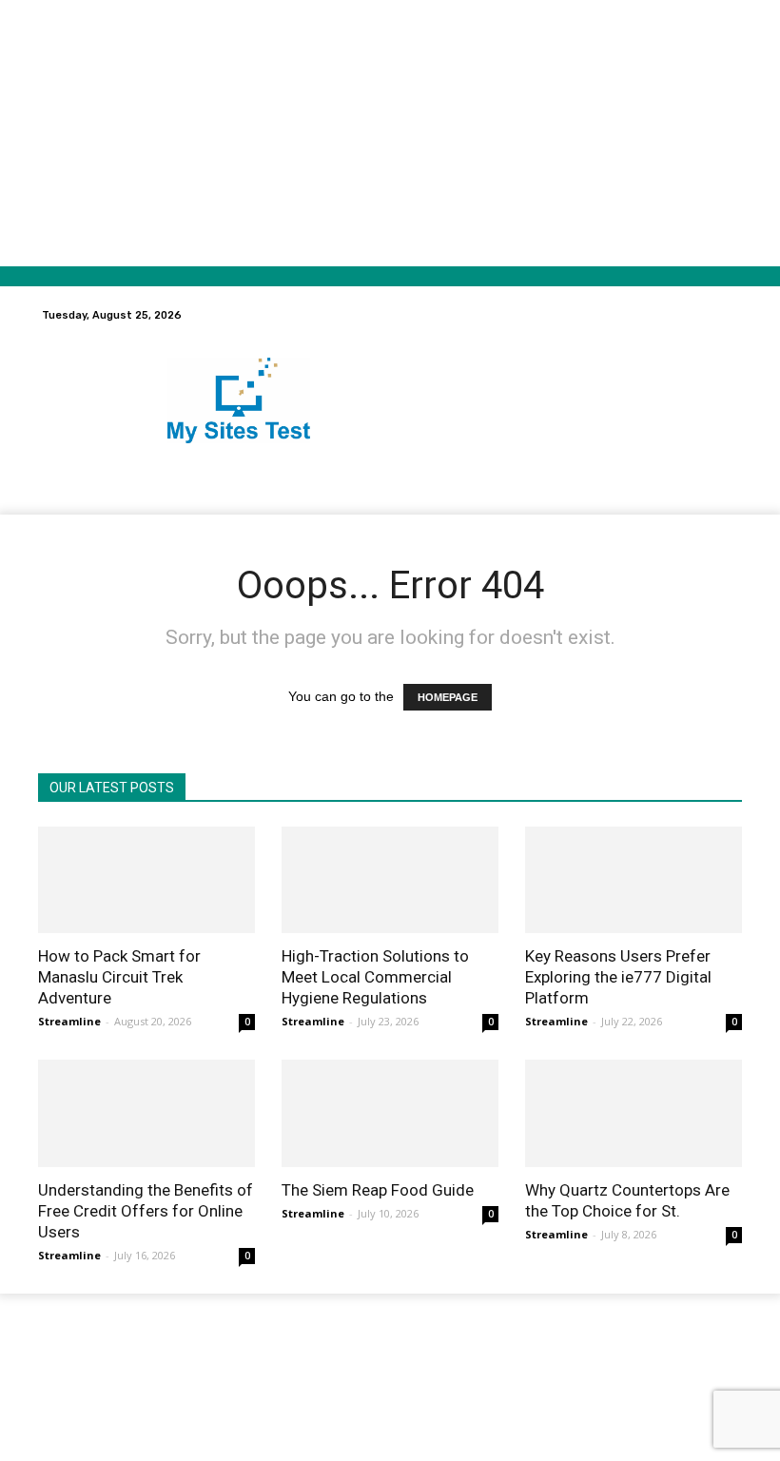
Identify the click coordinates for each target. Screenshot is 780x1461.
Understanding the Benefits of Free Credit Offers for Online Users (145, 1210)
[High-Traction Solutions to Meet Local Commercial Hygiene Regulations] (390, 880)
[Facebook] (555, 1357)
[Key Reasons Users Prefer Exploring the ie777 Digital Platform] (633, 880)
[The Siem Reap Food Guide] (390, 1113)
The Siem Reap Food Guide (378, 1189)
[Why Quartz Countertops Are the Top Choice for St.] (633, 1113)
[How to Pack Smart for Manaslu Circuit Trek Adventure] (146, 880)
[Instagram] (584, 1357)
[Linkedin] (614, 1357)
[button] (712, 315)
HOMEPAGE (448, 697)
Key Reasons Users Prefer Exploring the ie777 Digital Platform (618, 976)
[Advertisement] (390, 133)
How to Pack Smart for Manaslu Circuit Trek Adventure (119, 976)
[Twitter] (673, 1357)
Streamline (69, 1021)
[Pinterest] (643, 1357)
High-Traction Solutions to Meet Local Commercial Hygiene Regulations (375, 976)
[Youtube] (732, 1357)
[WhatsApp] (702, 1357)
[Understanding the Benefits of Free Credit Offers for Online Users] (146, 1113)
